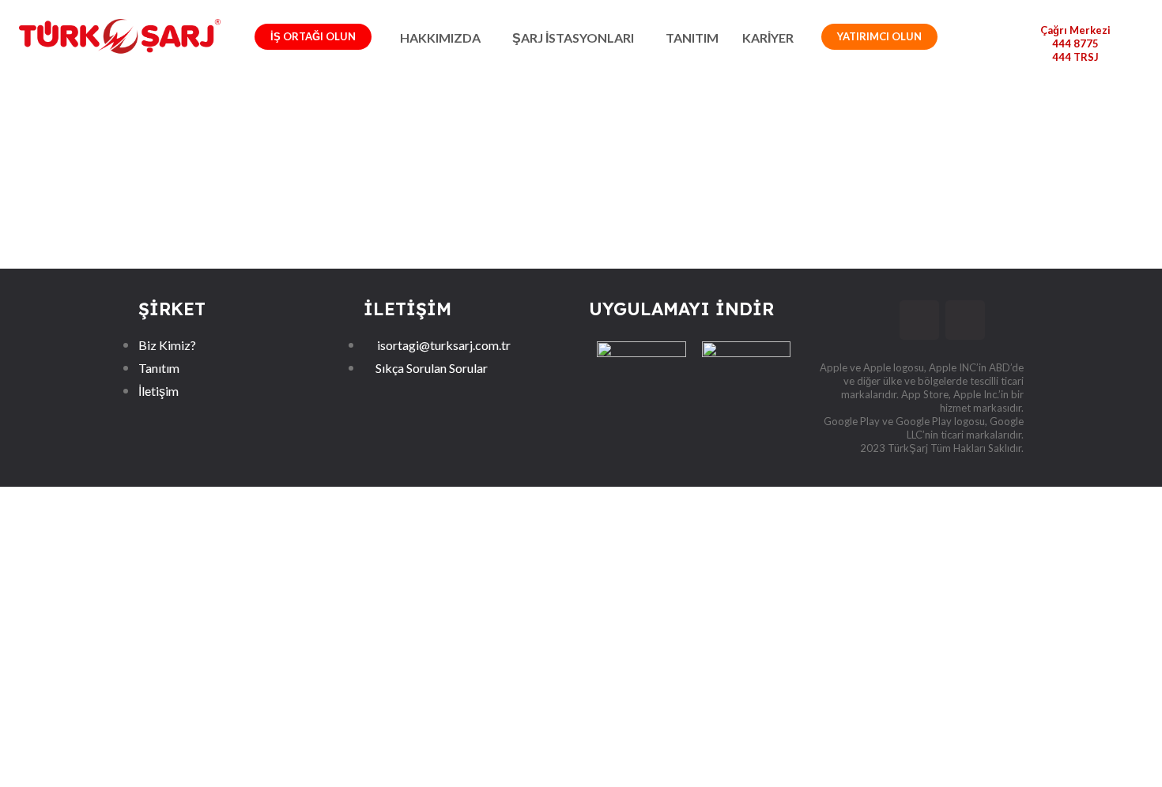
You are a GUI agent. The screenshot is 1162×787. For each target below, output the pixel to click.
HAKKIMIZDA (440, 37)
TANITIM (692, 37)
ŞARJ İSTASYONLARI (573, 37)
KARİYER (768, 37)
